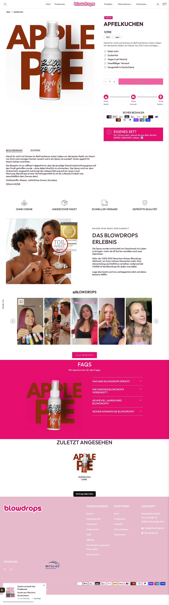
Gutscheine (119, 534)
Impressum (91, 524)
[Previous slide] (13, 321)
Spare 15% (3, 304)
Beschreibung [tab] (14, 150)
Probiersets (119, 518)
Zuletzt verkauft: (26, 587)
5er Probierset (26, 587)
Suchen (90, 513)
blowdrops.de (151, 532)
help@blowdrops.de (154, 528)
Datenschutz (92, 529)
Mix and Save (92, 554)
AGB (88, 534)
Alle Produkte (84, 355)
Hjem (8, 12)
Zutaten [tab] (35, 150)
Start (116, 513)
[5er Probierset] (9, 592)
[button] (6, 4)
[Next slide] (156, 321)
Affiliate (90, 539)
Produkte (118, 524)
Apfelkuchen (84, 477)
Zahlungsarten (93, 518)
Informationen (121, 529)
